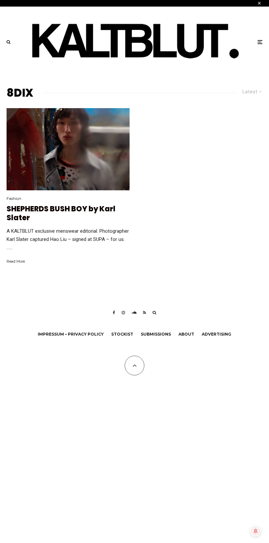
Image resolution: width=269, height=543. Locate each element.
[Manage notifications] (255, 531)
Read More (16, 261)
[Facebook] (114, 312)
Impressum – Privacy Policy (71, 334)
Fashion (14, 198)
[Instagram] (123, 312)
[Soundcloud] (134, 312)
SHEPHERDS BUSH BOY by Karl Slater (61, 213)
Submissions (156, 334)
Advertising (216, 334)
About (186, 334)
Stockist (122, 334)
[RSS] (144, 312)
